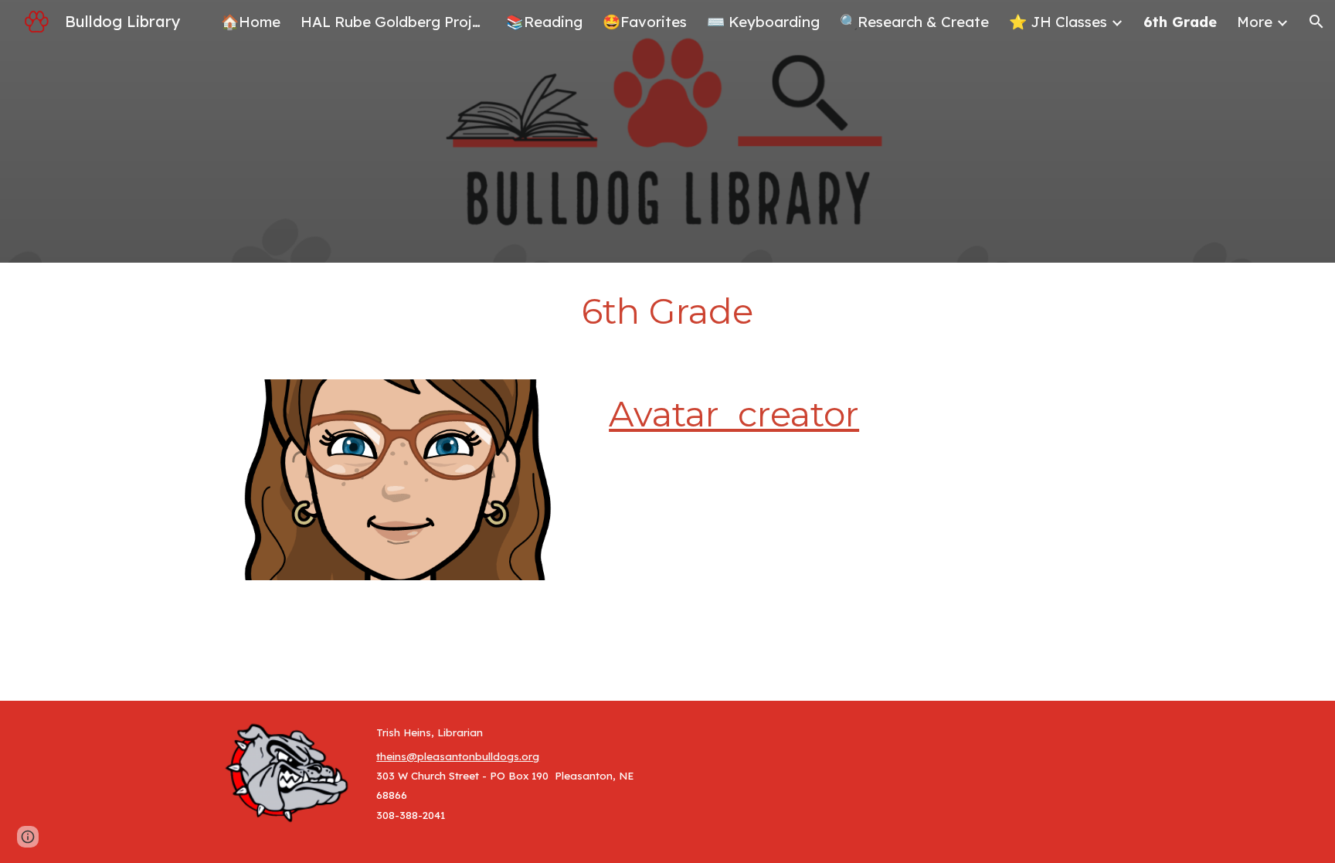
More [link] (1254, 21)
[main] (667, 311)
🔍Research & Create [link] (914, 21)
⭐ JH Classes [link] (1058, 21)
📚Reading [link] (544, 21)
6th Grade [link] (1180, 21)
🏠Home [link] (250, 21)
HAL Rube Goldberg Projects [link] (393, 21)
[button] (1316, 21)
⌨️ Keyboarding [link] (763, 21)
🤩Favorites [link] (645, 21)
